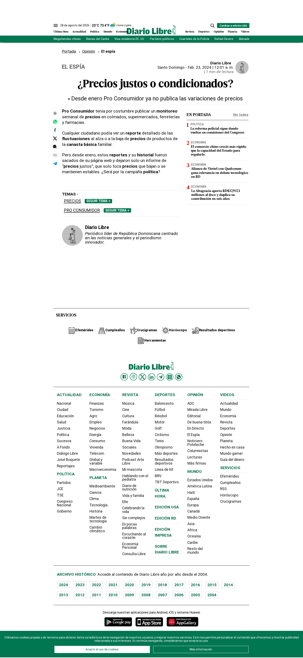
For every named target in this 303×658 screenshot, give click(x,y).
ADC (190, 403)
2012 (80, 595)
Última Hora (61, 31)
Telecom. (97, 453)
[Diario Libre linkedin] (151, 376)
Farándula (130, 422)
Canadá (193, 511)
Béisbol (161, 416)
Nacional (64, 403)
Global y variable (95, 461)
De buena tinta (199, 422)
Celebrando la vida (133, 510)
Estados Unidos (200, 480)
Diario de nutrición (129, 488)
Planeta (232, 31)
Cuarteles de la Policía (194, 39)
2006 (178, 595)
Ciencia (95, 493)
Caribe (192, 543)
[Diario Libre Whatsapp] (178, 376)
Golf (158, 428)
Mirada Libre (197, 410)
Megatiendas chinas (67, 39)
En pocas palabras (129, 526)
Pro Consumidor (82, 210)
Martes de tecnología (98, 519)
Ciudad (62, 410)
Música (128, 403)
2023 (80, 584)
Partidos (64, 483)
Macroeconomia (102, 469)
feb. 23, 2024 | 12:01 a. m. (211, 67)
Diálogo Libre (67, 453)
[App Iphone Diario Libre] (149, 621)
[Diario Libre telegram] (160, 376)
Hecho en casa (232, 447)
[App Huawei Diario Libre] (182, 621)
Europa (193, 505)
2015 (211, 584)
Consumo (97, 441)
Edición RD (165, 518)
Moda (127, 428)
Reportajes (66, 466)
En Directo (195, 428)
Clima (94, 499)
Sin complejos (133, 518)
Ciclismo (162, 435)
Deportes (204, 31)
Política (94, 31)
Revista (189, 31)
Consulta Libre (134, 554)
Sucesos (64, 441)
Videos (245, 31)
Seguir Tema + (98, 201)
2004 (211, 595)
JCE (60, 489)
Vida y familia (133, 496)
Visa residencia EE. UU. (129, 39)
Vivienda (96, 447)
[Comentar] (55, 147)
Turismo (96, 410)
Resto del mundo (195, 551)
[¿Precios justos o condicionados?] (55, 122)
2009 (129, 595)
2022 (96, 584)
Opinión (219, 31)
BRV (158, 476)
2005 (195, 595)
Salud (61, 422)
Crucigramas (230, 501)
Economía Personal (130, 546)
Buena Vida (131, 441)
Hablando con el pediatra (135, 478)
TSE (60, 495)
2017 (178, 584)
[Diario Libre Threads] (169, 376)
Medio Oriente (198, 517)
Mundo (107, 31)
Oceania (194, 536)
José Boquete (68, 460)
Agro (93, 416)
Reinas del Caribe (97, 39)
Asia (191, 524)
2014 (228, 584)
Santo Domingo (170, 67)
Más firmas (196, 463)
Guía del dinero (232, 460)
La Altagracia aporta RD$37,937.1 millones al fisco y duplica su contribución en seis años (215, 195)
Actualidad (79, 31)
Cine (125, 410)
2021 (112, 584)
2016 (195, 584)
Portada (69, 51)
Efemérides (229, 476)
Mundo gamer (231, 453)
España (193, 499)
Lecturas (194, 457)
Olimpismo (164, 447)
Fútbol (160, 410)
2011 (96, 595)
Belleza (128, 435)
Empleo (95, 422)
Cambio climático (97, 529)
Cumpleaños (230, 483)
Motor (160, 422)
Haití (191, 493)
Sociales (129, 447)
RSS (223, 489)
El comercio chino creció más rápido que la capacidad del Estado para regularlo (218, 150)
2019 (145, 584)
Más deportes (166, 453)
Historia (95, 511)
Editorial (194, 416)
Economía (122, 31)
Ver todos (240, 115)
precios (72, 201)
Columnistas (197, 451)
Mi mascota (132, 469)
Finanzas (96, 403)
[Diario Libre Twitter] (142, 376)
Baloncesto (164, 403)
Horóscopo (229, 495)
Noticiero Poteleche (195, 443)
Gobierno (64, 511)
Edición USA (167, 507)
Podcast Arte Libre (133, 461)
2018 (162, 584)
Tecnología (98, 505)
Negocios (97, 428)
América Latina (199, 486)
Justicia (63, 428)
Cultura (128, 416)
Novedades (131, 453)
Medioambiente (102, 486)
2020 (129, 584)
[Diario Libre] (151, 29)
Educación (65, 416)
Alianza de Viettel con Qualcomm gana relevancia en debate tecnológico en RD (219, 173)
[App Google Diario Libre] (118, 621)
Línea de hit (164, 469)
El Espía (193, 435)
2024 (63, 584)
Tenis (159, 441)
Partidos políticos (162, 39)
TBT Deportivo (167, 482)
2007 (162, 595)
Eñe (125, 502)
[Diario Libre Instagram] (133, 376)
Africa (192, 530)
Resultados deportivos (164, 461)
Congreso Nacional (65, 503)
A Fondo (63, 447)
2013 (63, 595)
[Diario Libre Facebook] (124, 377)
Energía (95, 435)
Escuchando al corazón (134, 536)
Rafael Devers (224, 39)
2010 (112, 595)
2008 (145, 595)
